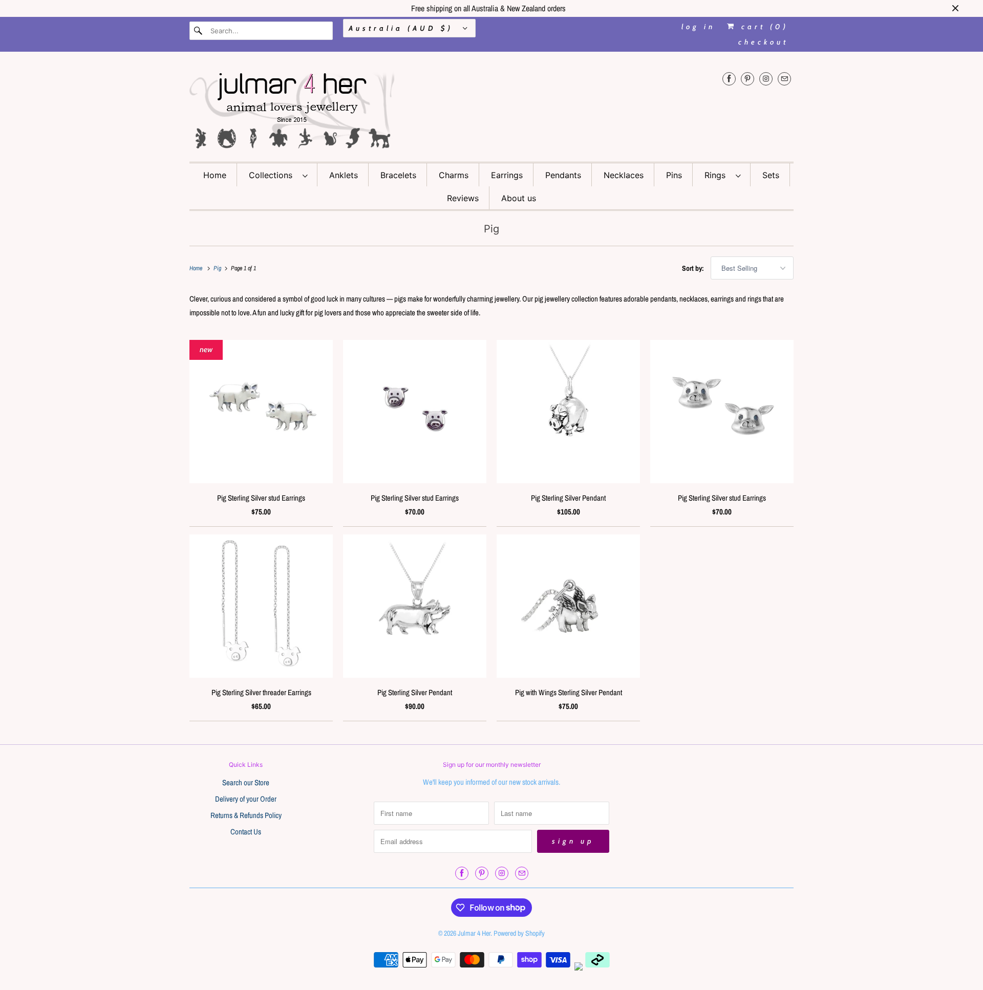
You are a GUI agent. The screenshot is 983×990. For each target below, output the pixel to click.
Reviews (463, 198)
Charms (453, 175)
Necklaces (624, 175)
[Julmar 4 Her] (491, 109)
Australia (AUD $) (403, 28)
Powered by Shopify (519, 933)
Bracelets (398, 175)
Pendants (563, 175)
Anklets (343, 175)
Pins (674, 175)
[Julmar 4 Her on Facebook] (729, 78)
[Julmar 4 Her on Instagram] (766, 78)
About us (518, 198)
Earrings (507, 175)
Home (214, 175)
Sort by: (694, 268)
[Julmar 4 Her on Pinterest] (747, 78)
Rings (717, 175)
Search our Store (245, 782)
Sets (770, 175)
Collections (273, 175)
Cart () (762, 26)
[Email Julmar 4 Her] (784, 78)
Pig (491, 229)
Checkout (763, 42)
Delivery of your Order (245, 798)
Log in (698, 26)
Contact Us (245, 831)
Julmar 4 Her (474, 933)
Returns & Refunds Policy (246, 815)
